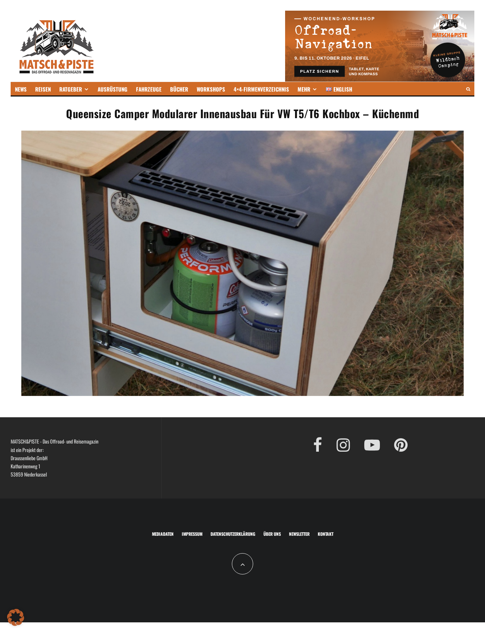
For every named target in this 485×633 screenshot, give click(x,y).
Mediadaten (163, 534)
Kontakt (325, 534)
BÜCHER (179, 89)
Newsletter (299, 534)
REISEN (43, 89)
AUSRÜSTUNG (112, 89)
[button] (15, 617)
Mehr (304, 89)
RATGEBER (70, 89)
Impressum (192, 534)
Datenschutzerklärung (233, 534)
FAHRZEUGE (149, 89)
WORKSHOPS (211, 89)
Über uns (272, 534)
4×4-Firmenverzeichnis (261, 89)
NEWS (21, 89)
